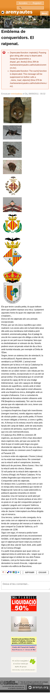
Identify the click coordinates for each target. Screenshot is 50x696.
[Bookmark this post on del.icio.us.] (8, 572)
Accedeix (23, 3)
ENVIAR (42, 572)
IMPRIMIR (29, 572)
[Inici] (16, 11)
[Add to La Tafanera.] (3, 572)
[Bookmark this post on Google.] (13, 572)
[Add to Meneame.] (6, 572)
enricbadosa (16, 94)
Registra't (37, 3)
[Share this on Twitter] (18, 572)
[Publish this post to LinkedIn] (16, 572)
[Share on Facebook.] (11, 572)
